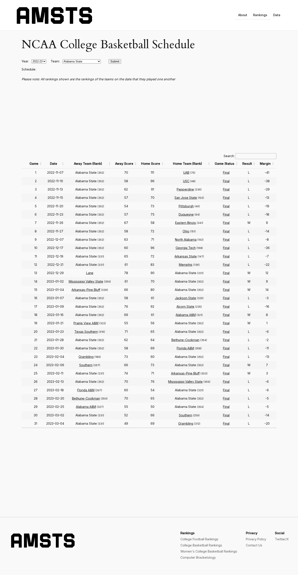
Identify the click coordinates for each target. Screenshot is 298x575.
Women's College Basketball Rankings (208, 551)
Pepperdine (185, 189)
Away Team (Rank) (88, 163)
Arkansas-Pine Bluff (86, 290)
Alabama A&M (186, 315)
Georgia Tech (186, 248)
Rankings (260, 15)
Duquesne (186, 214)
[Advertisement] (149, 117)
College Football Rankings (199, 539)
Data (276, 15)
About (242, 15)
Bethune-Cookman (185, 340)
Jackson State (185, 298)
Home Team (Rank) (187, 163)
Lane (89, 273)
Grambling (86, 357)
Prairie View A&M (86, 323)
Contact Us (254, 545)
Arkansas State (186, 256)
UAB (186, 172)
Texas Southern (86, 331)
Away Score (124, 163)
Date (53, 163)
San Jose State (186, 197)
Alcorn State (185, 306)
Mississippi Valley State (86, 281)
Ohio (186, 231)
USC (186, 181)
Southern (85, 365)
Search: (229, 156)
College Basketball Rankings (201, 545)
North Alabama (186, 239)
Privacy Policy (256, 539)
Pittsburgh (186, 206)
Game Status (224, 163)
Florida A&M (185, 348)
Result (247, 163)
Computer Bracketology (198, 557)
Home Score (150, 163)
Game (33, 163)
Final (226, 172)
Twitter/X (282, 539)
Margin (265, 163)
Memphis (185, 264)
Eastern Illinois (185, 223)
